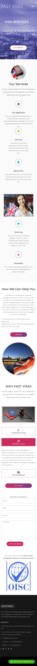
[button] (21, 662)
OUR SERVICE (18, 48)
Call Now (18, 334)
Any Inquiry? (18, 485)
